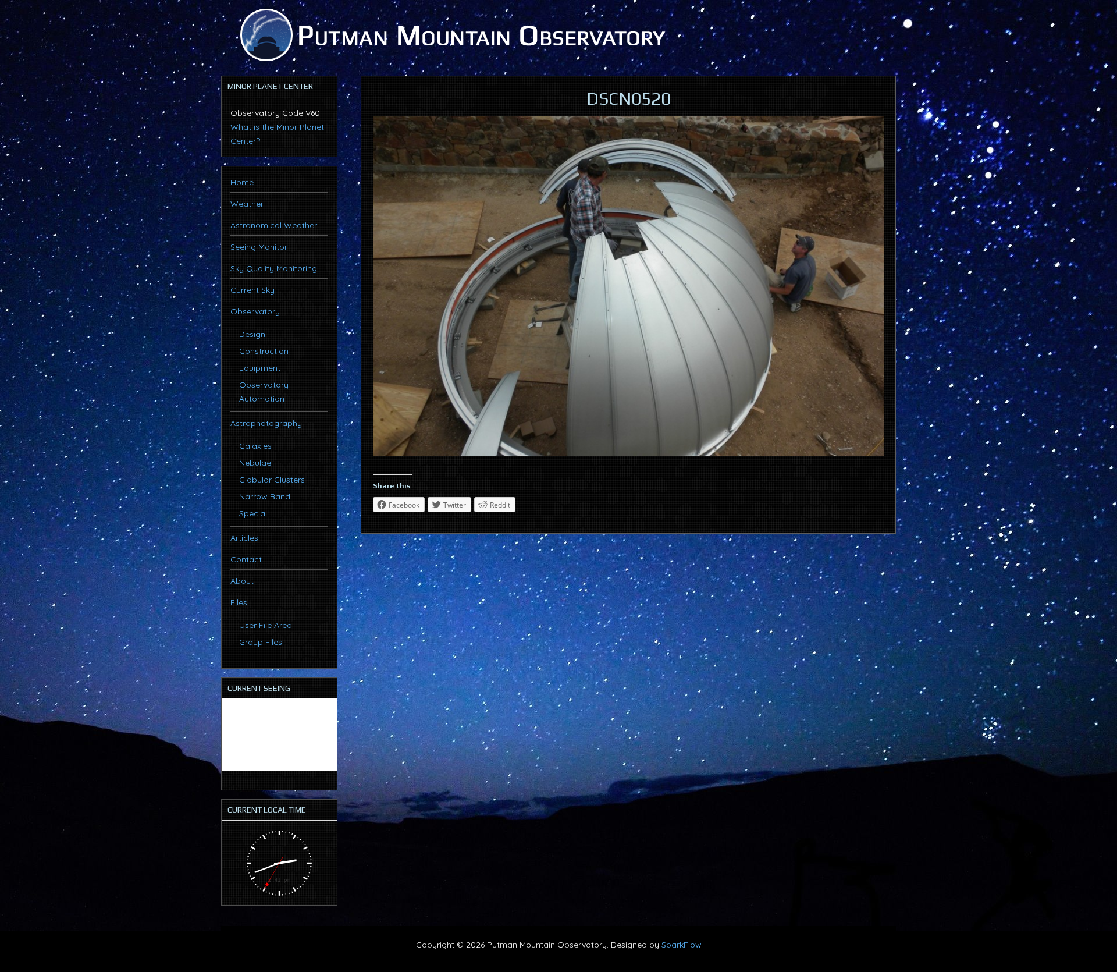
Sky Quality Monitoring (273, 268)
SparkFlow (681, 944)
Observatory (255, 311)
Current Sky (252, 290)
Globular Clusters (272, 479)
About (242, 581)
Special (253, 513)
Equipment (259, 368)
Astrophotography (266, 423)
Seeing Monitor (258, 247)
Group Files (260, 642)
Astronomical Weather (273, 225)
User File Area (265, 625)
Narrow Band (264, 496)
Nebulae (255, 462)
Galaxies (255, 446)
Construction (264, 351)
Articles (244, 538)
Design (252, 334)
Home (242, 182)
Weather (247, 203)
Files (238, 602)
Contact (246, 559)
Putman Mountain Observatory (451, 35)
